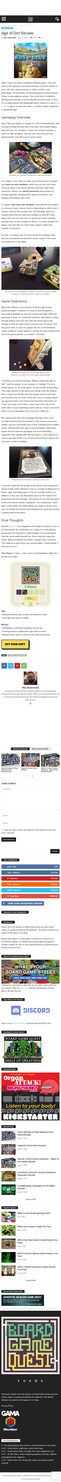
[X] (11, 666)
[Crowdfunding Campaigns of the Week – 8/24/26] (8, 1189)
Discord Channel (20, 1023)
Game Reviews (13, 25)
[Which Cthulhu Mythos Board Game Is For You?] (8, 1257)
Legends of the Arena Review (29, 769)
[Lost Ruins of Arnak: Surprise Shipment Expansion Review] (8, 1176)
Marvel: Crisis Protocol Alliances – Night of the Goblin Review (49, 769)
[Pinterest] (17, 666)
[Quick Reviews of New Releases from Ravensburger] (10, 760)
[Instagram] (25, 1381)
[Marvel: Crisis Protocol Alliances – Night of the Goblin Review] (50, 760)
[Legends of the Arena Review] (30, 760)
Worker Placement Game (17, 655)
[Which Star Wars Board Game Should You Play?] (8, 1244)
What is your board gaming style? (34, 1213)
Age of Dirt (13, 526)
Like (56, 867)
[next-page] (32, 776)
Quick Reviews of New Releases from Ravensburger (9, 769)
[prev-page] (28, 776)
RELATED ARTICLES (20, 749)
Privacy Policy (7, 1406)
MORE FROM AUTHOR (40, 749)
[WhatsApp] (24, 666)
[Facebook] (4, 666)
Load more (30, 1199)
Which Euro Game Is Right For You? (34, 1226)
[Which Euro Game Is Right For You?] (8, 1230)
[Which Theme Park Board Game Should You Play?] (8, 1271)
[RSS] (31, 1381)
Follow (54, 872)
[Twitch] (37, 1381)
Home (3, 25)
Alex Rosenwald (10, 38)
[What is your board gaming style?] (8, 1217)
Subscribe (53, 896)
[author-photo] (30, 678)
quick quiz (24, 988)
